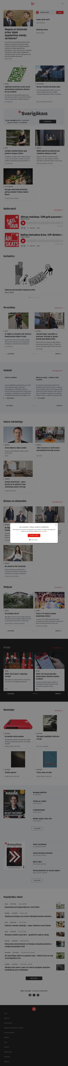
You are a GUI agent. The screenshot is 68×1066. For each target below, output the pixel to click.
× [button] (56, 524)
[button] (34, 540)
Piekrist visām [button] (34, 535)
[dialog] (34, 533)
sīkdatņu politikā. (43, 531)
